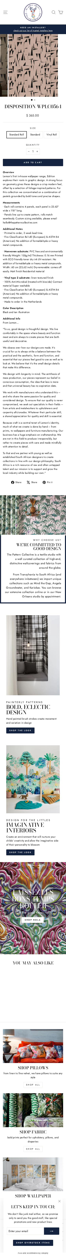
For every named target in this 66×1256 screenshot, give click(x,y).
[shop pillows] (33, 1046)
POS (20, 1252)
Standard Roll (16, 134)
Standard (35, 134)
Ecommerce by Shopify (37, 1252)
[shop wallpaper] (33, 1174)
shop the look (20, 852)
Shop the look (20, 730)
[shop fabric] (33, 1110)
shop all (33, 1084)
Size (33, 128)
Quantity (33, 144)
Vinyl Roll (52, 134)
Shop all (33, 1148)
